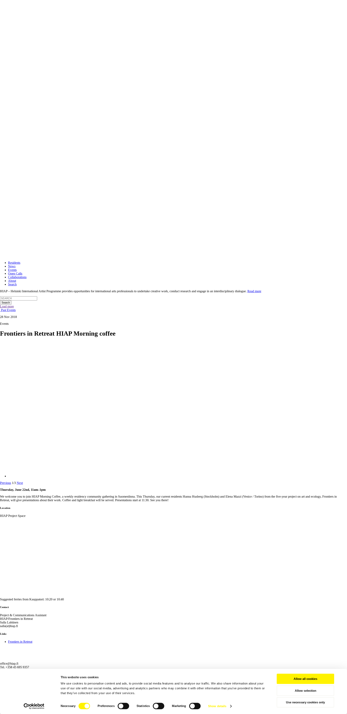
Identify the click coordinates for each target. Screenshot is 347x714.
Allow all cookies (305, 678)
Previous (5, 483)
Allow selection (305, 690)
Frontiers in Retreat (20, 641)
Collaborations (17, 277)
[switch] (123, 706)
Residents (14, 262)
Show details (217, 706)
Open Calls (15, 273)
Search (12, 284)
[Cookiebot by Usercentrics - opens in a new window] (34, 706)
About (12, 280)
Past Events (8, 310)
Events (12, 270)
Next (20, 483)
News (11, 266)
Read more (254, 291)
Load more (7, 306)
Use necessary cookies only (305, 702)
